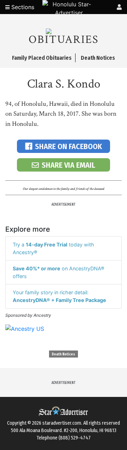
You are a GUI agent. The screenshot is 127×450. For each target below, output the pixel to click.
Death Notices (63, 354)
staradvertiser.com (61, 423)
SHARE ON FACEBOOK (68, 146)
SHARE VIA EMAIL (68, 165)
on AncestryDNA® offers (58, 272)
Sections (22, 7)
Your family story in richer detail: (59, 296)
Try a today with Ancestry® (53, 248)
